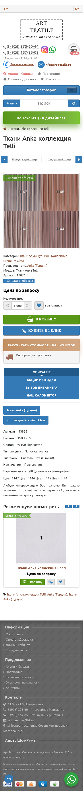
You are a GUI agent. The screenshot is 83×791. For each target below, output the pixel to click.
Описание (41, 372)
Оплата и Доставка (22, 79)
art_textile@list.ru (21, 720)
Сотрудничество (17, 650)
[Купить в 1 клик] (51, 582)
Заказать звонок (22, 64)
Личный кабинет (18, 645)
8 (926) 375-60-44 (20, 709)
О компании (14, 634)
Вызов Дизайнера (41, 387)
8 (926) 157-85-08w (21, 715)
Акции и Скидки (20, 73)
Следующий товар (59, 159)
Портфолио (51, 73)
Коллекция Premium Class (26, 420)
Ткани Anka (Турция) (34, 256)
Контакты (53, 79)
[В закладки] (39, 305)
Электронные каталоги (22, 682)
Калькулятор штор (19, 677)
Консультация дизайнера (41, 118)
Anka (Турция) (57, 594)
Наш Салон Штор (41, 395)
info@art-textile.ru (58, 64)
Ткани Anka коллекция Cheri (41, 568)
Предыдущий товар (24, 159)
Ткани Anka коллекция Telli (26, 594)
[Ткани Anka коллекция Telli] (41, 211)
